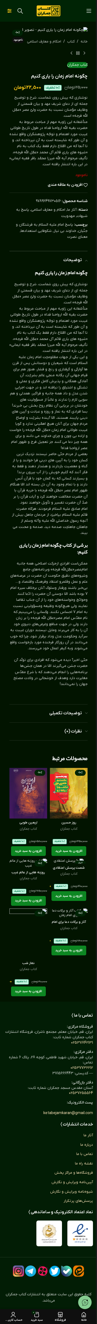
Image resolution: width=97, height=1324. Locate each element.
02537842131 (82, 1042)
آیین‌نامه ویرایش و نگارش (72, 1182)
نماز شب (28, 963)
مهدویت (68, 216)
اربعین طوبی (28, 822)
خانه (84, 41)
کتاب (71, 41)
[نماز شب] (28, 933)
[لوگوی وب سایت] (48, 10)
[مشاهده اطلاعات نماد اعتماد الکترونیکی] (80, 1233)
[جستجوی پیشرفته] (9, 10)
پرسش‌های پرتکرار (78, 1200)
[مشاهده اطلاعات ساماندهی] (49, 1233)
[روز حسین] (69, 793)
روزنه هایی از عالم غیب (28, 872)
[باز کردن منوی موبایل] (89, 10)
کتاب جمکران (77, 64)
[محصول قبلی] (84, 53)
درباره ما (86, 1144)
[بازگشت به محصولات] (78, 53)
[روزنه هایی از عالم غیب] (28, 863)
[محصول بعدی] (71, 53)
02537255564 (81, 1093)
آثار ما (72, 209)
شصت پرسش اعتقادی (69, 868)
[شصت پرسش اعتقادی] (69, 861)
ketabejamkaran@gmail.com (68, 1113)
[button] (68, 851)
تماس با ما (84, 1154)
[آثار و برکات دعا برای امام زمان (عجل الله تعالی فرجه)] (69, 913)
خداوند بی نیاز (65, 230)
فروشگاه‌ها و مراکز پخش (73, 1172)
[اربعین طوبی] (28, 793)
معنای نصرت (77, 236)
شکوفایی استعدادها (36, 230)
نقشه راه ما (84, 1163)
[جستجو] (20, 10)
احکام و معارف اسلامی (44, 41)
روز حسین (68, 822)
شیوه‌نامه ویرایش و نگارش (71, 1191)
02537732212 (82, 1067)
